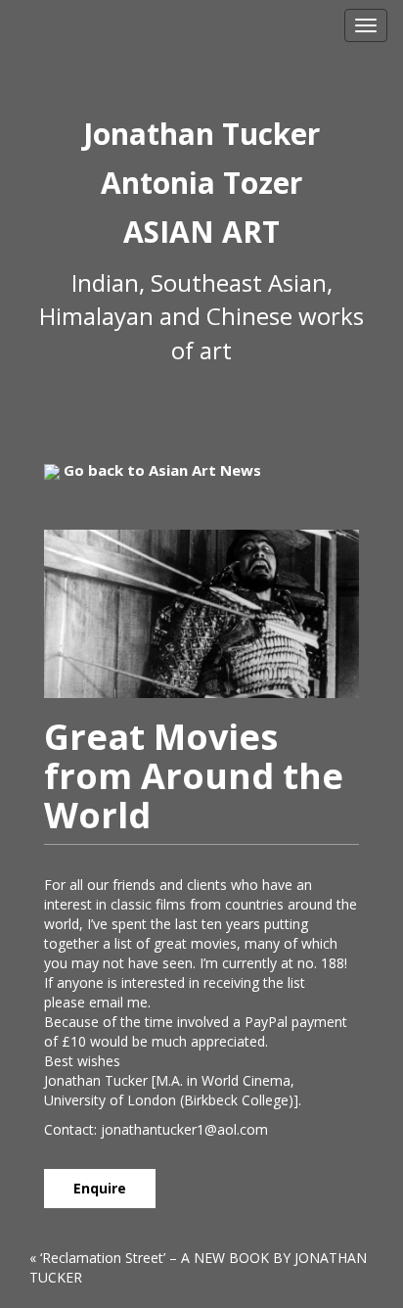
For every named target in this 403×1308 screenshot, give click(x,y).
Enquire (99, 1188)
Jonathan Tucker (201, 134)
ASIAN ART (201, 231)
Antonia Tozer (201, 183)
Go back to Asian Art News (160, 470)
